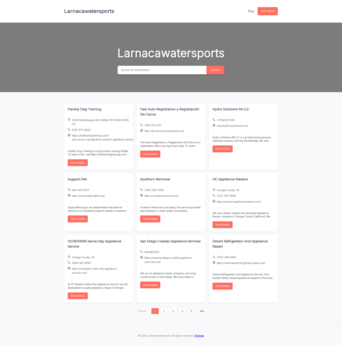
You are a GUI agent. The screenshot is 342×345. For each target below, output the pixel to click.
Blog (251, 11)
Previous (142, 311)
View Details (78, 162)
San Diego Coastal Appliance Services (170, 241)
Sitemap (199, 335)
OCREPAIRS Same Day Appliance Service (94, 243)
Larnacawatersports (89, 11)
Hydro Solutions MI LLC (231, 109)
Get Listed (267, 11)
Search (215, 69)
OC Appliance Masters (230, 179)
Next (202, 311)
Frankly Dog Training (84, 109)
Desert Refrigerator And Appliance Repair (240, 243)
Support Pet (77, 179)
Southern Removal (155, 179)
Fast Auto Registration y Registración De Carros (169, 111)
